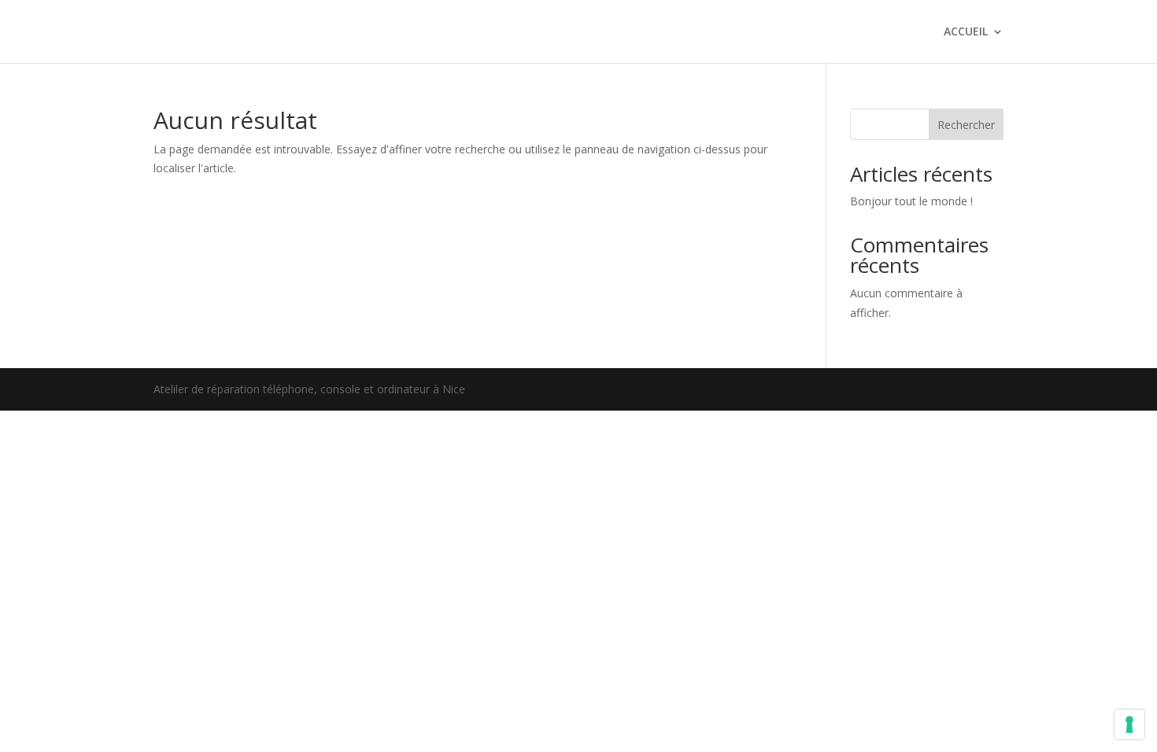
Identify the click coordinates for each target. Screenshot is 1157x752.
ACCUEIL (966, 32)
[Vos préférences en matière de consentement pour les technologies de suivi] (1129, 724)
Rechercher (966, 124)
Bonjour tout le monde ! (911, 201)
